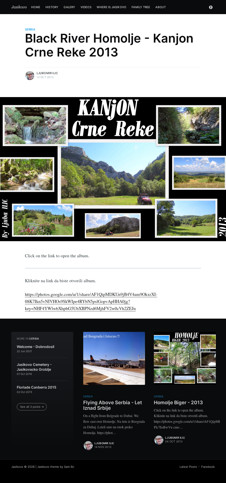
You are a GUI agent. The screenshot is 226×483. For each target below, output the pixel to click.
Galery (69, 7)
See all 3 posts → (32, 406)
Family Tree (141, 7)
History (51, 7)
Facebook (208, 466)
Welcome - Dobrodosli (35, 346)
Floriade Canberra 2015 (36, 387)
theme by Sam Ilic (62, 466)
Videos (86, 7)
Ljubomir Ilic (47, 73)
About (160, 7)
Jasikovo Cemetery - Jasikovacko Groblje (34, 367)
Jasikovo (17, 466)
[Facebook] (211, 7)
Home (35, 7)
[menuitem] (35, 7)
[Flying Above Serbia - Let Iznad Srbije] (114, 358)
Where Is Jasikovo (111, 7)
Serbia (30, 29)
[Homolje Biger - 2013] (185, 358)
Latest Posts (188, 466)
